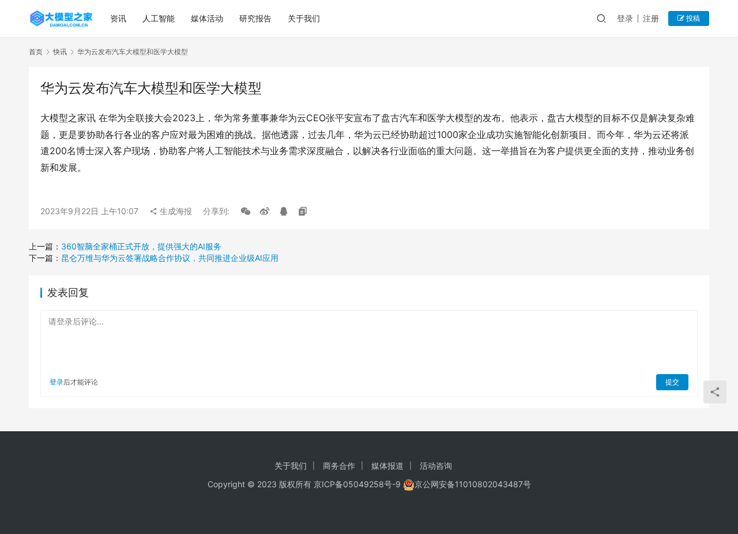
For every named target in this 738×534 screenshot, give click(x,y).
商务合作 (339, 465)
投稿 (692, 18)
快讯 (60, 51)
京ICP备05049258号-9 (357, 484)
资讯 (118, 18)
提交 (672, 382)
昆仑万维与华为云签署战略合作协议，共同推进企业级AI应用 (169, 258)
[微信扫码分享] (245, 211)
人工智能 (158, 18)
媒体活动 (207, 18)
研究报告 (255, 18)
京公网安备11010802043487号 (473, 484)
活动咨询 (436, 465)
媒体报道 (387, 465)
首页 (36, 51)
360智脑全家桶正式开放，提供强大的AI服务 (141, 246)
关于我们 (304, 18)
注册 (651, 18)
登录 (625, 18)
